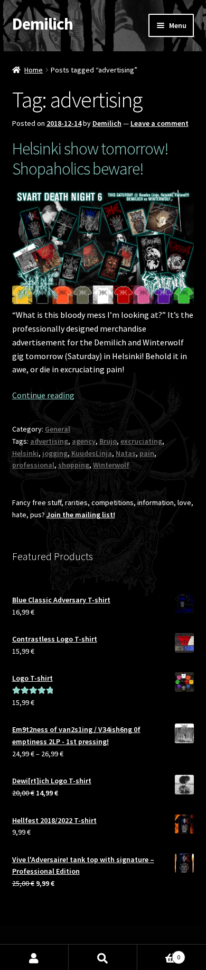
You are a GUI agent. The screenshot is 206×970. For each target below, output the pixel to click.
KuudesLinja (91, 453)
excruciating (141, 441)
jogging (55, 453)
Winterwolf (111, 465)
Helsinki (25, 453)
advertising (49, 441)
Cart (158, 953)
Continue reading (43, 395)
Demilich (42, 23)
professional (33, 465)
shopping (73, 465)
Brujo (108, 441)
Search (103, 957)
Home (33, 70)
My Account (34, 957)
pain (146, 453)
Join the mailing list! (80, 514)
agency (84, 441)
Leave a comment (159, 123)
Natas (126, 453)
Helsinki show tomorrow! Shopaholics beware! (90, 159)
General (57, 429)
